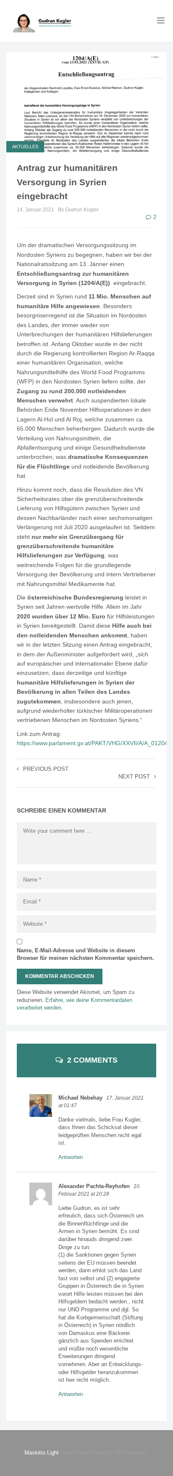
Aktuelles (25, 146)
